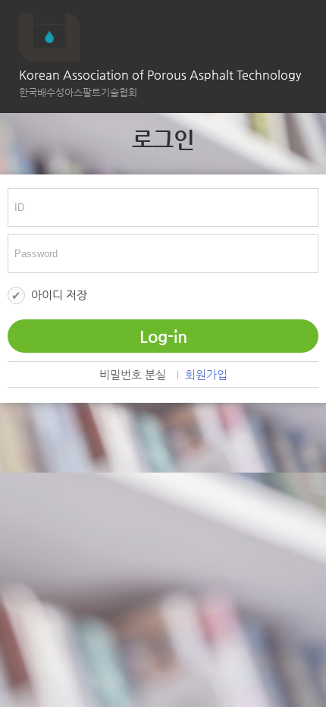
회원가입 (206, 375)
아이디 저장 (59, 294)
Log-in (163, 336)
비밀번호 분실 (132, 375)
